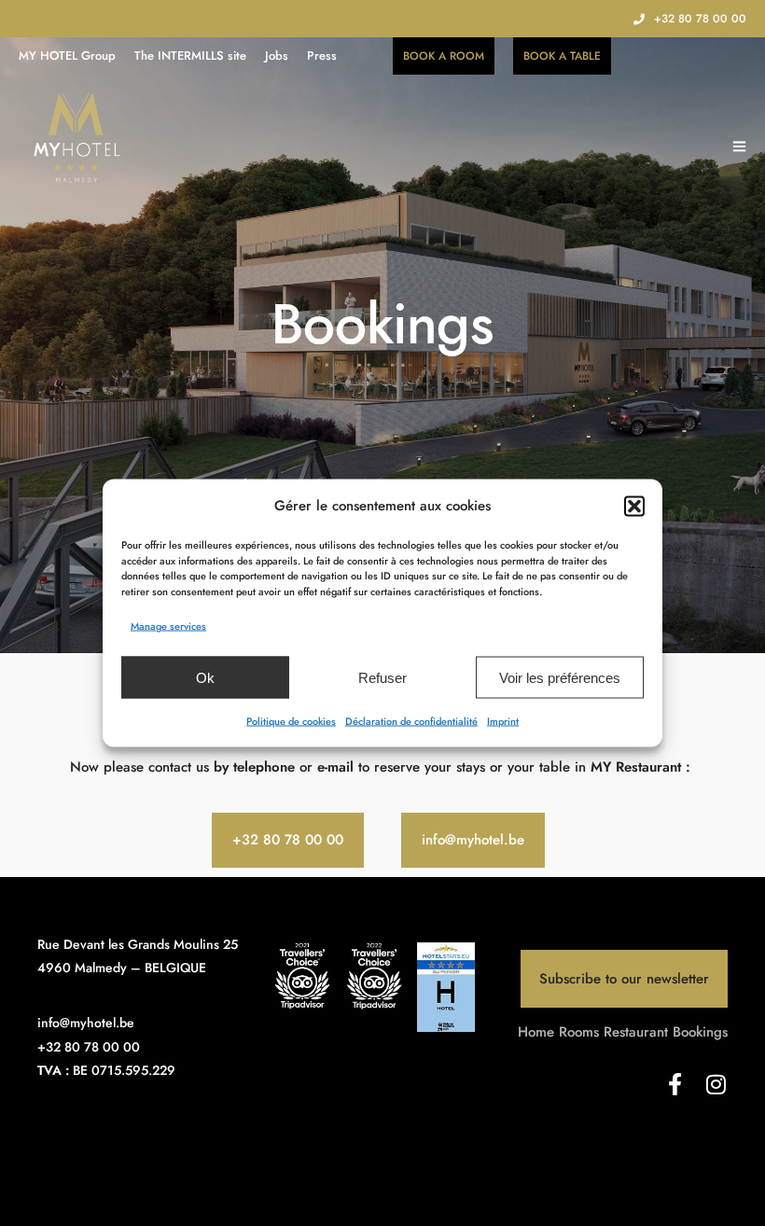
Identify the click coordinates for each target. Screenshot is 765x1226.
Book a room (443, 56)
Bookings (700, 1032)
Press (322, 55)
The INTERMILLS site (190, 55)
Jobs (276, 55)
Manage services (168, 626)
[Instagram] (716, 1084)
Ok (205, 677)
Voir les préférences (559, 677)
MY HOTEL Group (67, 55)
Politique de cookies (291, 721)
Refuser (382, 677)
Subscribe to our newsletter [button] (624, 978)
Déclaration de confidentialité (411, 721)
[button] (634, 505)
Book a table (562, 56)
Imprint (503, 721)
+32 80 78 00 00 (700, 18)
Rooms (579, 1032)
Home (536, 1032)
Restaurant (636, 1032)
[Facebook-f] (675, 1084)
